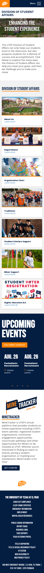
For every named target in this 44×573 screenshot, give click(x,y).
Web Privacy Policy (22, 557)
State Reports (22, 533)
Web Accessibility (22, 554)
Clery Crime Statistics (22, 505)
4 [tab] (30, 385)
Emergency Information (22, 509)
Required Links (22, 529)
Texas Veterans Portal (22, 536)
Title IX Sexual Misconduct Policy (22, 547)
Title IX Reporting (22, 543)
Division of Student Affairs (18, 13)
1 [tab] (15, 385)
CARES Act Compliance (22, 501)
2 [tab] (20, 385)
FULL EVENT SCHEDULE (14, 345)
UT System (22, 550)
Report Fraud (22, 526)
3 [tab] (25, 385)
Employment (22, 512)
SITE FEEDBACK (28, 568)
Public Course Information (22, 522)
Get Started (10, 468)
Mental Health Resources (22, 515)
